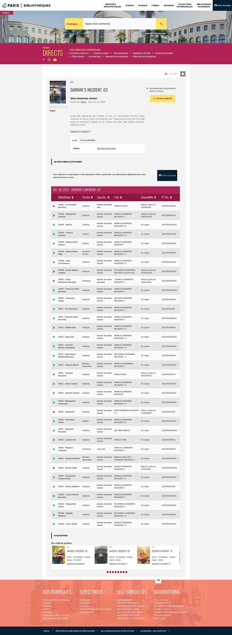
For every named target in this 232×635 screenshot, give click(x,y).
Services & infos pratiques (56, 600)
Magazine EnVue (162, 603)
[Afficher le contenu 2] (107, 572)
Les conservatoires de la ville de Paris (117, 630)
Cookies (157, 612)
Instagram (85, 603)
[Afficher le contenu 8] (124, 572)
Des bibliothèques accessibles (168, 606)
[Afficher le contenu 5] (116, 572)
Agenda (47, 603)
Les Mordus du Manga (128, 615)
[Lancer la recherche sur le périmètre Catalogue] (161, 24)
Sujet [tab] (74, 140)
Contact (164, 600)
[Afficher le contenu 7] (121, 572)
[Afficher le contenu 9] (126, 572)
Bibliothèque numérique (55, 618)
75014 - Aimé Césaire (67, 384)
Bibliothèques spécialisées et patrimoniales (75, 630)
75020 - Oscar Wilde (67, 524)
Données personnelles (174, 612)
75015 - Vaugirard (66, 412)
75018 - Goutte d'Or (67, 440)
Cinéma (47, 609)
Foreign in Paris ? (162, 609)
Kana (83, 102)
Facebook (85, 600)
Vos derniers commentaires (131, 618)
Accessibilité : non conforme (153, 630)
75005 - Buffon (65, 225)
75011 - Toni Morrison (68, 309)
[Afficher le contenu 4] (113, 572)
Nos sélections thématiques (131, 606)
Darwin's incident (79, 131)
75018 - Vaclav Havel (67, 468)
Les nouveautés (124, 600)
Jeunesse (47, 612)
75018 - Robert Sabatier (69, 458)
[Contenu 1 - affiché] (105, 572)
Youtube (84, 606)
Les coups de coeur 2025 (129, 612)
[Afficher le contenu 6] (118, 572)
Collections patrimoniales (56, 615)
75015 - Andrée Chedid (68, 393)
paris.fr (47, 630)
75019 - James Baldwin (69, 486)
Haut (158, 580)
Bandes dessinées (106, 148)
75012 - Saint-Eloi (66, 337)
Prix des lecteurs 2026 (128, 609)
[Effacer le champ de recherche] (154, 24)
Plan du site (159, 618)
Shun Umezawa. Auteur (83, 98)
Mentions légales (162, 615)
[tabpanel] (107, 148)
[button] (222, 5)
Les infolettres (87, 612)
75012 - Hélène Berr (67, 327)
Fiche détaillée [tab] (87, 140)
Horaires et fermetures (128, 603)
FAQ (155, 600)
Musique (47, 606)
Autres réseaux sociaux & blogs (95, 609)
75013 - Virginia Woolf (68, 365)
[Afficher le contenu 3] (110, 572)
